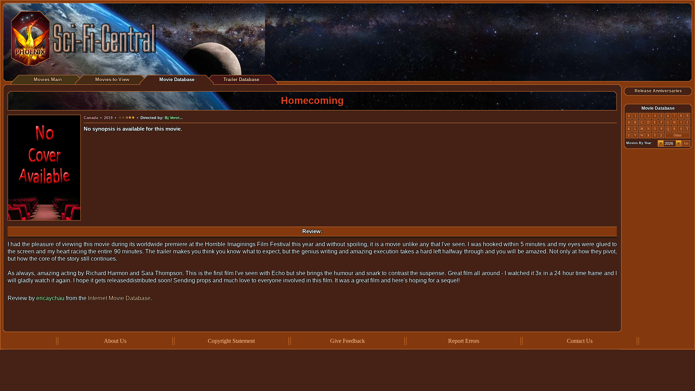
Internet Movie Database (119, 298)
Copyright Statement (231, 341)
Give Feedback (347, 341)
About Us (115, 341)
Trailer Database (241, 79)
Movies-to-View (112, 79)
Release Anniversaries (658, 90)
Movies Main (48, 79)
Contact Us (580, 341)
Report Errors (463, 341)
